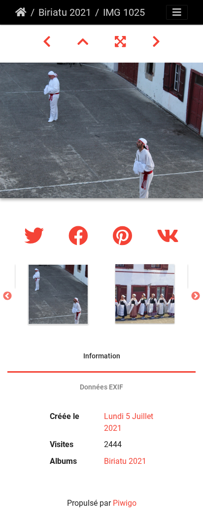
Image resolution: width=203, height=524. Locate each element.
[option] (58, 294)
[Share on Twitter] (36, 236)
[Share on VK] (168, 236)
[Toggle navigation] (177, 12)
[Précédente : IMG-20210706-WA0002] (48, 42)
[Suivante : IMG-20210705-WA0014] (156, 42)
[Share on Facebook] (81, 236)
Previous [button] (7, 296)
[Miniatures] (84, 42)
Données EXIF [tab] (101, 387)
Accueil (21, 12)
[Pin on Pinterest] (125, 236)
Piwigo (124, 503)
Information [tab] (101, 356)
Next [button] (196, 296)
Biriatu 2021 (64, 12)
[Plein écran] (121, 42)
